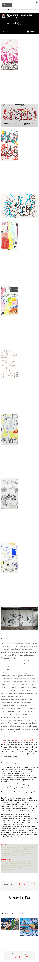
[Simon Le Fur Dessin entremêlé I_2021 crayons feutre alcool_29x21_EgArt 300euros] (9, 54)
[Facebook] (19, 884)
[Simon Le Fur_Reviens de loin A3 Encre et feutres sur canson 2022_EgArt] (9, 493)
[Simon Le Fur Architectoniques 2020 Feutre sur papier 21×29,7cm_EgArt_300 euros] (9, 364)
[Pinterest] (34, 884)
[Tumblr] (29, 884)
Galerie (10, 922)
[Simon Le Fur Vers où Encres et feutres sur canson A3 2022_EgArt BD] (9, 557)
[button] (2, 924)
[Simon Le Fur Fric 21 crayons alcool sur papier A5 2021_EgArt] (19, 206)
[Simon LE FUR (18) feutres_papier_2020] (9, 235)
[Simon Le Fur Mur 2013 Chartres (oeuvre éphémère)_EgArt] (19, 618)
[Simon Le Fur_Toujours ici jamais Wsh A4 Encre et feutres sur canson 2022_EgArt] (9, 429)
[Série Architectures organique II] (19, 115)
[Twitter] (24, 884)
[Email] (19, 887)
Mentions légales (23, 960)
